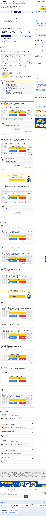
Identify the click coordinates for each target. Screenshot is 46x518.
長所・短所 (37, 48)
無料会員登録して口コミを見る (17, 180)
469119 (31, 362)
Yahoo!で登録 (22, 115)
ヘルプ (32, 489)
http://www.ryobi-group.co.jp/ (42, 33)
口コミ (9, 1)
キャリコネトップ (2, 489)
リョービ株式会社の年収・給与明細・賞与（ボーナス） (10, 21)
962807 (31, 263)
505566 (31, 340)
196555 (31, 383)
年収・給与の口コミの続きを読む (15, 232)
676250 (31, 131)
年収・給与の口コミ (6, 230)
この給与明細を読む (17, 129)
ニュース (17, 1)
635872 (31, 167)
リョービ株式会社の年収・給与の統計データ (8, 20)
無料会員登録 (41, 1)
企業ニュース (9, 489)
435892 (31, 214)
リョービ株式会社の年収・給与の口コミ (7, 22)
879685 (31, 285)
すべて (37, 42)
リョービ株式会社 (10, 6)
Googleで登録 (12, 115)
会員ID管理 (13, 489)
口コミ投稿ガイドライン (28, 489)
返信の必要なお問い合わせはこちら (15, 494)
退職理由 (37, 44)
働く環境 (37, 46)
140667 (31, 405)
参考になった (3, 133)
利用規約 (35, 489)
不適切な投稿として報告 (30, 133)
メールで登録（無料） (17, 112)
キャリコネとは (17, 489)
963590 (31, 241)
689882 (31, 318)
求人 (13, 1)
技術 (36, 60)
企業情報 (45, 502)
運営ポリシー (22, 489)
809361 (31, 95)
